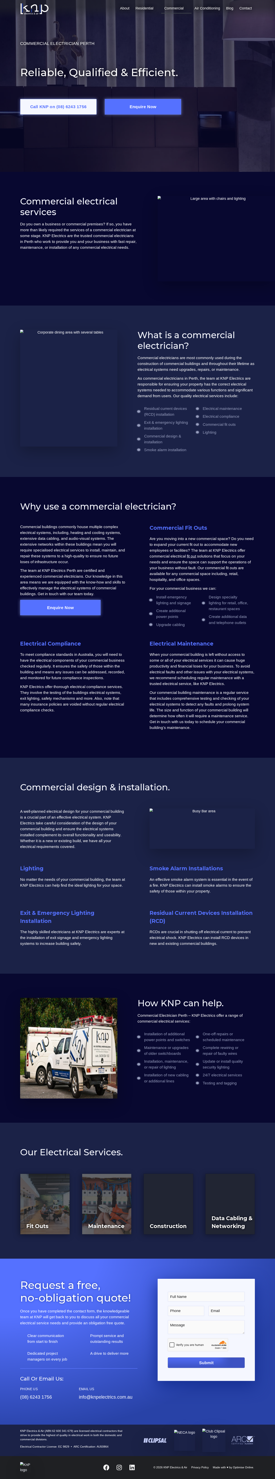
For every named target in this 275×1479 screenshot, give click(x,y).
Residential (144, 8)
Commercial (174, 8)
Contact (245, 8)
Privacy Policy (200, 1467)
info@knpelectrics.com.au (105, 1397)
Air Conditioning (207, 8)
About (124, 8)
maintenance (221, 678)
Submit (206, 1362)
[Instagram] (119, 1467)
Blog (229, 8)
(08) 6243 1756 (36, 1397)
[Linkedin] (132, 1467)
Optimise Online (243, 1467)
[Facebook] (106, 1467)
